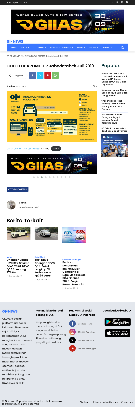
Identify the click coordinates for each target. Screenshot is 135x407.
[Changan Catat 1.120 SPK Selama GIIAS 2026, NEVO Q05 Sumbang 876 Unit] (18, 240)
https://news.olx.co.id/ (29, 207)
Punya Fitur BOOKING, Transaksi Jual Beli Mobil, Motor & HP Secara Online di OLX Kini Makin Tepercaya (114, 79)
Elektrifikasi (40, 257)
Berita (9, 257)
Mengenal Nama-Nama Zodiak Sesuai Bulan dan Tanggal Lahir (114, 93)
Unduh (56, 148)
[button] (122, 47)
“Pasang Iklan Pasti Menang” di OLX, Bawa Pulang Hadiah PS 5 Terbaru (113, 105)
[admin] (11, 205)
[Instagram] (117, 2)
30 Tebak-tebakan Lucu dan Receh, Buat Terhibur (114, 129)
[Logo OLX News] (15, 41)
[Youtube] (126, 2)
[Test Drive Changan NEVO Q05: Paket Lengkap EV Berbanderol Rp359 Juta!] (46, 240)
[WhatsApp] (55, 75)
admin (12, 86)
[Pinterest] (47, 75)
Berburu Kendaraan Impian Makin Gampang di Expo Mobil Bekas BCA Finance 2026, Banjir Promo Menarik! (73, 273)
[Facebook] (113, 2)
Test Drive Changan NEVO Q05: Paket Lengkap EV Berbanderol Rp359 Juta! (45, 267)
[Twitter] (122, 2)
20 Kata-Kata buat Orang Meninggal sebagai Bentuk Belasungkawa (111, 118)
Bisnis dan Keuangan (71, 260)
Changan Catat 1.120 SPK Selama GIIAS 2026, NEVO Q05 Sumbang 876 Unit (18, 266)
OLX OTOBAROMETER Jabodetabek (23, 148)
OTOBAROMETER (15, 56)
